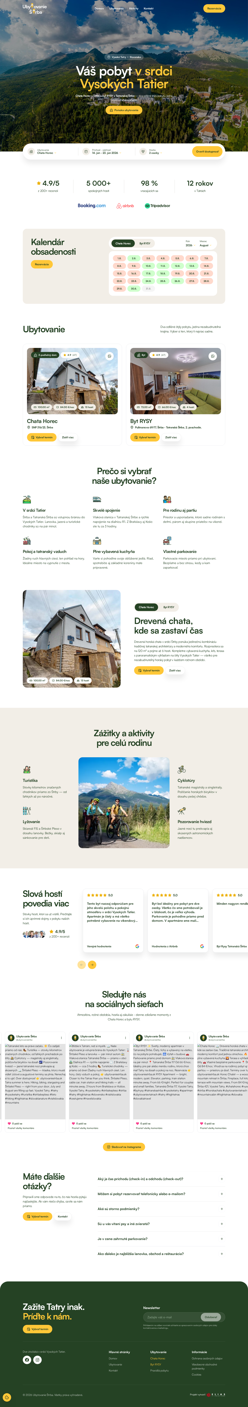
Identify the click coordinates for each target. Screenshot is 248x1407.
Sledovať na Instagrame (126, 1147)
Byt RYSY (145, 243)
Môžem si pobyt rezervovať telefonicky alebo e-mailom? (141, 1194)
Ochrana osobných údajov (207, 1358)
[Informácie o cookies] (7, 1397)
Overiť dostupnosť (207, 151)
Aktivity (133, 8)
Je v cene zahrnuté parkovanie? (122, 1239)
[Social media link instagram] (37, 1360)
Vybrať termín (44, 437)
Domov (99, 8)
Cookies (196, 1374)
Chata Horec (123, 243)
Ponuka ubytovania (126, 110)
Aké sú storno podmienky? (118, 1209)
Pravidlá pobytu (159, 1370)
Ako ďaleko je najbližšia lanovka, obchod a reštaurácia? (141, 1254)
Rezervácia (214, 8)
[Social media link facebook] (27, 1360)
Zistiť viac (68, 437)
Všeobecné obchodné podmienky (204, 1366)
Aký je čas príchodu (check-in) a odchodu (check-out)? (140, 1179)
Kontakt (148, 8)
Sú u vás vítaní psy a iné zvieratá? (124, 1224)
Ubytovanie (116, 8)
